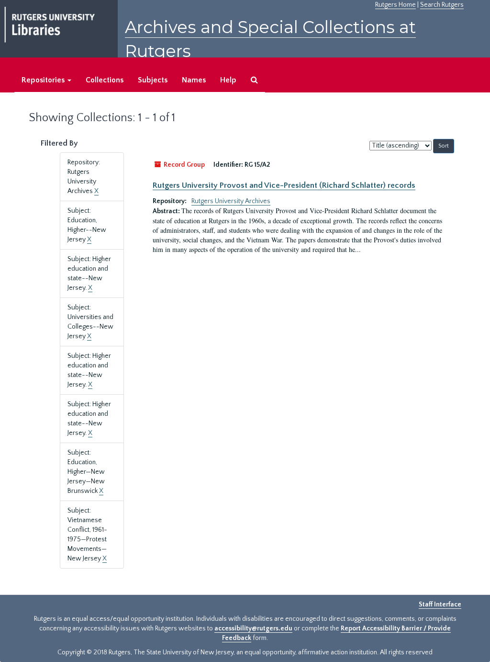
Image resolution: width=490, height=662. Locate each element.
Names (194, 80)
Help (228, 80)
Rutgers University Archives (230, 201)
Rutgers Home (395, 5)
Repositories (44, 80)
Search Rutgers (442, 5)
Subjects (152, 80)
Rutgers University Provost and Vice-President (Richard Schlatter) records (284, 185)
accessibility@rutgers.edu (253, 628)
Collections (104, 80)
